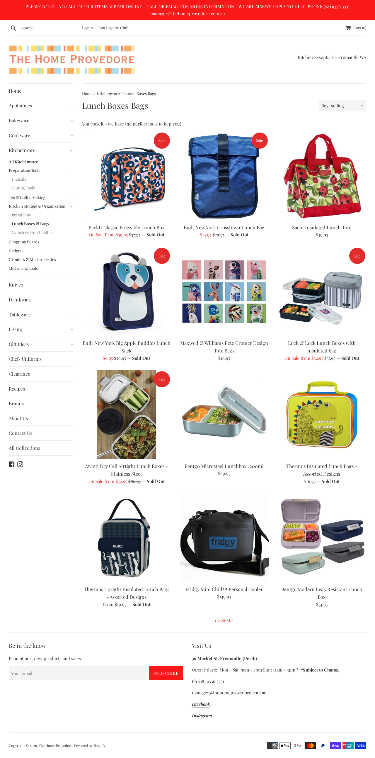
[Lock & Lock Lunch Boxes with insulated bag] (321, 291)
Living (41, 329)
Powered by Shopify (89, 745)
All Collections (24, 448)
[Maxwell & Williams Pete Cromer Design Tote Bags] (224, 291)
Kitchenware (41, 150)
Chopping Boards (24, 241)
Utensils (19, 179)
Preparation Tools (41, 170)
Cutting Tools (23, 187)
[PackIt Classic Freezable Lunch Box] (126, 176)
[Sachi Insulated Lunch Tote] (321, 176)
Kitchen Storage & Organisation (41, 205)
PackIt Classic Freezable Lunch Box (126, 227)
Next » (227, 620)
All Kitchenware (23, 161)
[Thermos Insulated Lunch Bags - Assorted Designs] (321, 414)
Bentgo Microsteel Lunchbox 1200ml (224, 466)
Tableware (41, 314)
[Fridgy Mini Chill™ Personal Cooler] (224, 538)
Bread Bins (21, 214)
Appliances (41, 105)
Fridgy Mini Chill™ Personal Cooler (224, 589)
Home (15, 91)
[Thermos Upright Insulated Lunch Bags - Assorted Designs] (126, 538)
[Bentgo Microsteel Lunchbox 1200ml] (224, 414)
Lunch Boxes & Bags (30, 223)
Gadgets (16, 250)
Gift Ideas (41, 344)
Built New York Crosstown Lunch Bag (224, 227)
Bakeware (41, 120)
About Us (18, 418)
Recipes (17, 389)
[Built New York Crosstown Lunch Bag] (224, 176)
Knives (41, 285)
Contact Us (20, 433)
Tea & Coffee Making (41, 197)
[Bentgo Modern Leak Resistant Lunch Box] (321, 538)
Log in (87, 27)
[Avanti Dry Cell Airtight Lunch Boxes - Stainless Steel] (126, 414)
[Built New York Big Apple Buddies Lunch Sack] (126, 291)
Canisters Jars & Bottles (32, 232)
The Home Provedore (55, 745)
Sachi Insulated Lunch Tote (321, 227)
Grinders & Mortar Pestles (32, 259)
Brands (16, 403)
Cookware (41, 135)
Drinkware (41, 299)
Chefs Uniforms (41, 359)
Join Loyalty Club (113, 27)
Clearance (19, 374)
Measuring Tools (23, 268)
